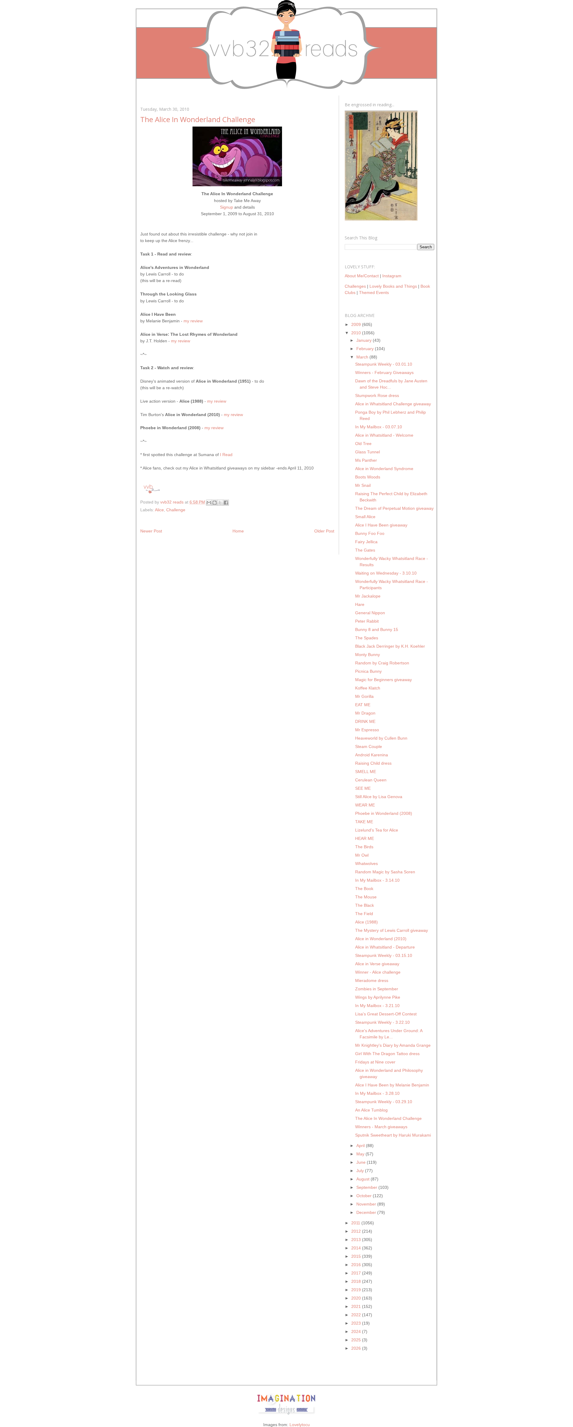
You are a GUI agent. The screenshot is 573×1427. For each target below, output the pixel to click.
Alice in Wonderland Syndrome (384, 468)
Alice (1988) (366, 922)
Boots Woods (367, 477)
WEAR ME (365, 805)
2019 (356, 1289)
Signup (226, 207)
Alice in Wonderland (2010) (380, 938)
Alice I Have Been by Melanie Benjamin (392, 1085)
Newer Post (151, 531)
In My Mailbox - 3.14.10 (377, 880)
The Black (364, 905)
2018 (356, 1281)
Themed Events (374, 292)
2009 (356, 324)
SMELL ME (365, 771)
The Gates (365, 550)
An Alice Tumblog (371, 1110)
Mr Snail (363, 485)
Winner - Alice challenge (378, 972)
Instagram (391, 275)
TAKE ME (364, 821)
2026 (356, 1348)
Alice (159, 509)
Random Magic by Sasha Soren (385, 871)
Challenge (175, 509)
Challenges (355, 286)
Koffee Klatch (367, 688)
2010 (356, 332)
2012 (356, 1231)
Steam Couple (368, 746)
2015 (356, 1256)
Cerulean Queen (370, 780)
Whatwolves (366, 863)
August (363, 1179)
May (361, 1154)
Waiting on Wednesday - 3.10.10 (386, 573)
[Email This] (209, 503)
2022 (356, 1314)
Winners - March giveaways (381, 1126)
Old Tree (363, 443)
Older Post (324, 531)
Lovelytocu (299, 1424)
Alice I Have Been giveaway (381, 525)
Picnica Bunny (368, 671)
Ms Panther (366, 460)
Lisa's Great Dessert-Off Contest (386, 1014)
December (366, 1212)
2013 (356, 1239)
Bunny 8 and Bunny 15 (376, 629)
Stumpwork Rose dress (377, 395)
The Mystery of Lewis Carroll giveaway (391, 930)
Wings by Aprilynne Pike (377, 997)
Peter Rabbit (367, 621)
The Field (364, 913)
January (364, 340)
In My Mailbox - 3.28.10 (377, 1093)
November (366, 1204)
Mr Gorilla (364, 696)
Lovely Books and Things (393, 286)
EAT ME (362, 704)
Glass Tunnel (367, 452)
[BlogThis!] (215, 503)
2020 (356, 1298)
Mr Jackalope (368, 596)
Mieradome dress (371, 980)
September (367, 1187)
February (365, 348)
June (361, 1162)
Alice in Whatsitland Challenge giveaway (393, 403)
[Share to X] (220, 503)
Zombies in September (376, 988)
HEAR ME (364, 838)
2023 (356, 1323)
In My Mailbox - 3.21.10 (377, 1005)
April (361, 1145)
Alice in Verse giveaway (377, 963)
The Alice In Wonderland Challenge (388, 1118)
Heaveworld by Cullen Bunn (381, 738)
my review (193, 320)
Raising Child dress (373, 763)
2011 (356, 1222)
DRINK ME (365, 721)
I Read (226, 454)
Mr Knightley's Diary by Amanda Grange (393, 1045)
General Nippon (370, 612)
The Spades (366, 637)
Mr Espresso (367, 729)
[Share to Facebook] (226, 503)
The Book (364, 888)
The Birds (364, 846)
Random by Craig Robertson (382, 663)
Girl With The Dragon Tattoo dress (387, 1053)
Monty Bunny (367, 654)
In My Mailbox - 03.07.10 (378, 426)
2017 (356, 1273)
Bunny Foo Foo (369, 533)
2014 (356, 1248)
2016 (356, 1264)
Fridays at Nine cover (375, 1062)
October (364, 1195)
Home (238, 531)
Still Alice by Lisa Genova (378, 796)
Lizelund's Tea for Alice (376, 830)
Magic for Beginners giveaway (383, 679)
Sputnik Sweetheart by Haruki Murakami (393, 1135)
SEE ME (363, 788)
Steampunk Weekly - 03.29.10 (383, 1101)
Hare (359, 604)
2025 (356, 1339)
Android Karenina (371, 754)
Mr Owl (362, 855)
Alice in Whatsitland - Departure (385, 947)
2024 (356, 1331)
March (362, 357)
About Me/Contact (362, 275)
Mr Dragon (365, 713)
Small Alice (365, 516)
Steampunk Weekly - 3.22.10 (382, 1022)
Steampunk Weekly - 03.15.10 (383, 955)
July (360, 1170)
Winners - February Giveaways (384, 372)
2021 (356, 1306)
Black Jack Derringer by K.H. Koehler (390, 646)
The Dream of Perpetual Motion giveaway (394, 508)
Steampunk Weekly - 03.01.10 (383, 364)
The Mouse (366, 897)
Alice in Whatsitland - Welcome (384, 435)
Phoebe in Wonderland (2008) (383, 813)
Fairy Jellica (366, 541)
